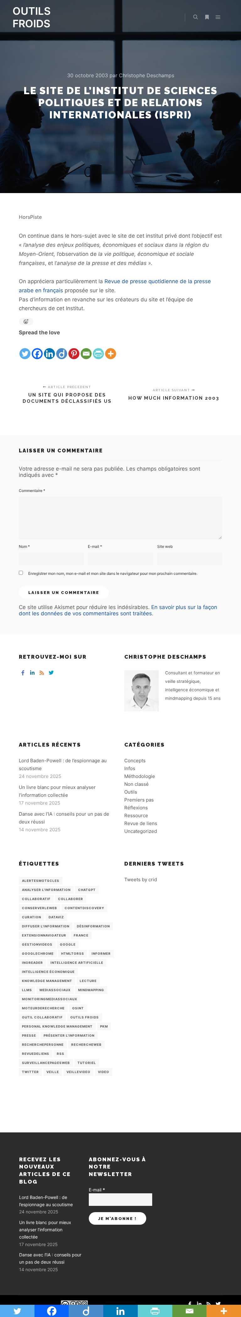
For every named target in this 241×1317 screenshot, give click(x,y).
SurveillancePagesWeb (46, 1063)
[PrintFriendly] (98, 348)
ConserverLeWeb (39, 908)
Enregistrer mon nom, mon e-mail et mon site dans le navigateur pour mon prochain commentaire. (112, 573)
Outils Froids (84, 1017)
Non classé (136, 784)
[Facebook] (37, 348)
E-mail (95, 546)
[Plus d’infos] (206, 17)
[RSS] (42, 673)
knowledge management (47, 981)
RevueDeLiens (35, 1053)
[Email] (86, 348)
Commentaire (32, 490)
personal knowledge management (57, 1026)
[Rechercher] (195, 17)
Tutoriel (87, 1063)
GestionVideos (37, 944)
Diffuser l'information (45, 926)
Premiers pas (139, 800)
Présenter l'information (69, 1035)
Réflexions (136, 808)
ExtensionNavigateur (44, 935)
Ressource (136, 815)
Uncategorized (140, 831)
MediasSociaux (55, 990)
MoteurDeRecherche (43, 1008)
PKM (104, 1026)
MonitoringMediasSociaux (49, 999)
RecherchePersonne (43, 1044)
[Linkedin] (49, 348)
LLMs (27, 990)
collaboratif (36, 899)
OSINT (78, 1008)
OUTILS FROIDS (32, 17)
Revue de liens (140, 823)
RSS (60, 1053)
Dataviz (56, 917)
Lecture (88, 981)
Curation (31, 917)
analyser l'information (46, 890)
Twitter (30, 1072)
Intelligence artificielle (77, 962)
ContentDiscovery (84, 908)
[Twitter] (24, 348)
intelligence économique (48, 972)
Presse (29, 1035)
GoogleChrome (38, 953)
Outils (130, 792)
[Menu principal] (218, 17)
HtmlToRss (72, 953)
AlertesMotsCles (40, 880)
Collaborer (70, 899)
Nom (24, 546)
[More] (110, 348)
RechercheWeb (86, 1044)
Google (68, 944)
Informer (101, 953)
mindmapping (91, 990)
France (81, 935)
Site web (165, 546)
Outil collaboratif (42, 1017)
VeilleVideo (78, 1072)
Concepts (135, 761)
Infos (129, 768)
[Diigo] (61, 348)
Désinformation (93, 926)
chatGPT (87, 890)
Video (103, 1072)
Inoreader (32, 962)
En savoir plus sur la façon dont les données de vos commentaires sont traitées (118, 610)
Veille (52, 1072)
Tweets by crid (140, 879)
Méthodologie (139, 776)
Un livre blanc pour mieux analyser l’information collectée (45, 1230)
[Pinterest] (73, 348)
